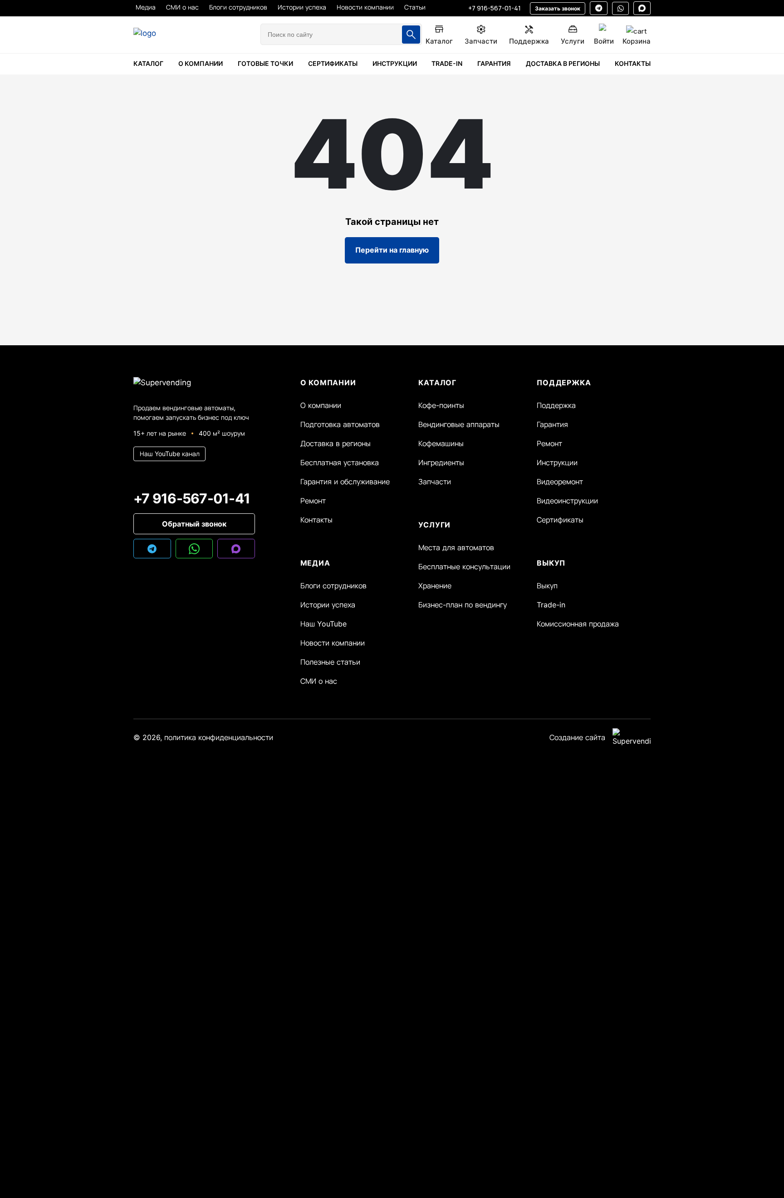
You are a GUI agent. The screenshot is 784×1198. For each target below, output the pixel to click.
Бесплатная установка (339, 462)
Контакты (316, 519)
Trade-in (551, 604)
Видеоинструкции (567, 500)
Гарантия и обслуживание (345, 481)
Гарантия (552, 424)
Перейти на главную (392, 249)
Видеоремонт (560, 481)
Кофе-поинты (441, 405)
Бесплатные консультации (464, 566)
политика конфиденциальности (218, 737)
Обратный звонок (194, 523)
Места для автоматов (456, 547)
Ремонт (313, 500)
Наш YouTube (323, 623)
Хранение (434, 585)
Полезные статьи (330, 661)
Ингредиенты (441, 462)
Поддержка (556, 405)
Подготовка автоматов (340, 424)
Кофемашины (441, 443)
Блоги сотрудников (333, 585)
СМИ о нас (318, 681)
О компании (320, 405)
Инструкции (557, 462)
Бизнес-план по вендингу (462, 604)
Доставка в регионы (335, 443)
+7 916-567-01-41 (494, 8)
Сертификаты (560, 519)
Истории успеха (327, 604)
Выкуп (547, 585)
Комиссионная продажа (578, 623)
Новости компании (332, 642)
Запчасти (434, 481)
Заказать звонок (557, 8)
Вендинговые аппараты (459, 424)
